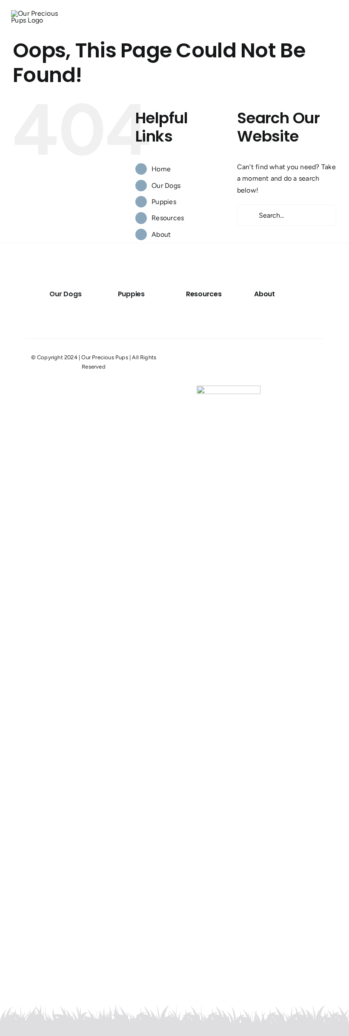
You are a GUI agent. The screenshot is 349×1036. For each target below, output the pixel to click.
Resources (168, 218)
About (161, 234)
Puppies (164, 202)
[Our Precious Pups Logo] (41, 13)
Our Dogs (166, 186)
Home (161, 169)
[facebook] (327, 362)
